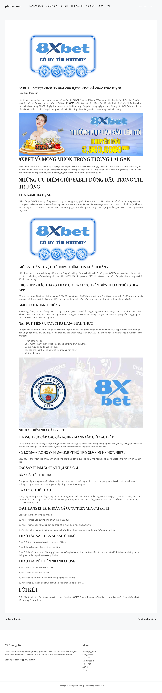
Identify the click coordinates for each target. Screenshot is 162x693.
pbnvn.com (13, 6)
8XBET (71, 103)
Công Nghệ (51, 6)
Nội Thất (90, 6)
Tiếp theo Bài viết (147, 619)
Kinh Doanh (77, 6)
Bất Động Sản (36, 6)
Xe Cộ (100, 6)
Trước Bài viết (13, 619)
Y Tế (108, 6)
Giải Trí (23, 93)
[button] (146, 6)
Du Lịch (64, 6)
